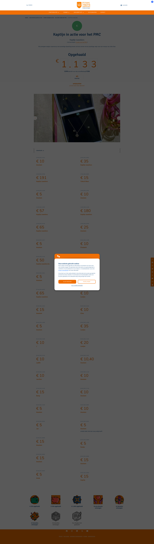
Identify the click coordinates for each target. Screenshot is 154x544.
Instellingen (86, 281)
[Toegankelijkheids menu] (152, 2)
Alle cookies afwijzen (77, 285)
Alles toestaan (67, 281)
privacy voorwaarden (63, 270)
